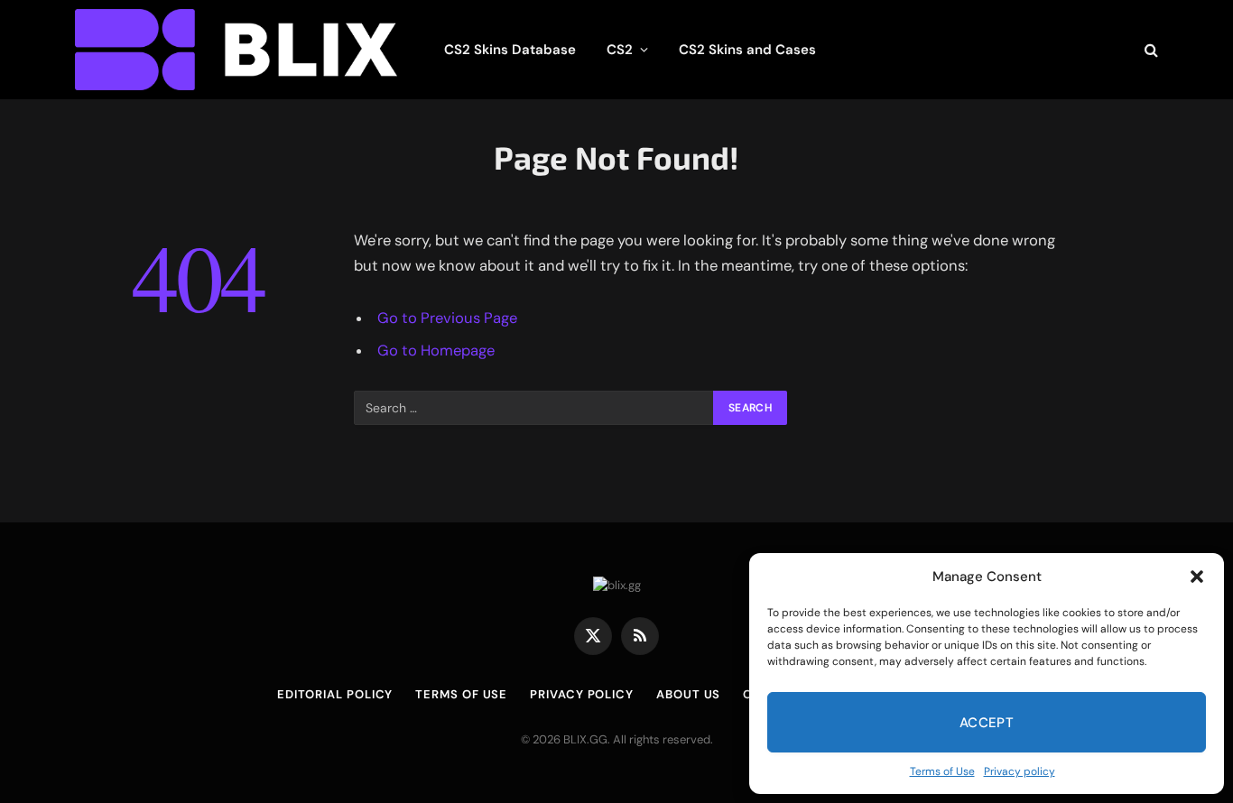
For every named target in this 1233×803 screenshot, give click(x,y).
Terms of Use (942, 771)
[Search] (1149, 50)
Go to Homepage (436, 350)
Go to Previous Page (447, 318)
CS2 (620, 50)
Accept (987, 723)
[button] (1197, 577)
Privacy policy (1019, 771)
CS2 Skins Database (510, 50)
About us (688, 694)
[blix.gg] (236, 49)
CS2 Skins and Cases (747, 50)
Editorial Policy (335, 694)
